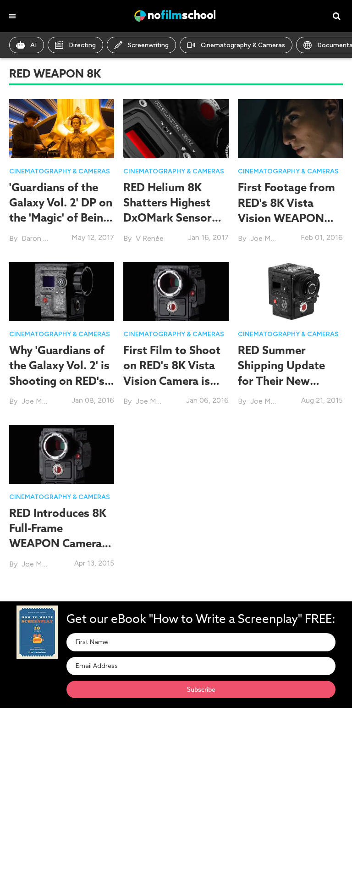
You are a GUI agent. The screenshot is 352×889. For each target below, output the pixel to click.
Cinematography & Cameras (243, 45)
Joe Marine (268, 238)
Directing (82, 45)
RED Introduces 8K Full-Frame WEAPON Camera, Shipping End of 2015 (57, 543)
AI (33, 45)
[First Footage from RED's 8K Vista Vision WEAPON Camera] (290, 127)
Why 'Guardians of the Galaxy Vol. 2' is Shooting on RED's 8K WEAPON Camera (59, 380)
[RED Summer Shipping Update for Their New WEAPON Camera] (290, 290)
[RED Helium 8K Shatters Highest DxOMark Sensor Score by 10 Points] (175, 127)
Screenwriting (148, 45)
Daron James (43, 238)
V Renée (150, 238)
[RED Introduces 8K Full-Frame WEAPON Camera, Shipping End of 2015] (61, 453)
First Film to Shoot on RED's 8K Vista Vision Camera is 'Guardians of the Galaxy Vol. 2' (171, 380)
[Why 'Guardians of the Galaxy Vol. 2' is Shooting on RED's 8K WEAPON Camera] (61, 290)
